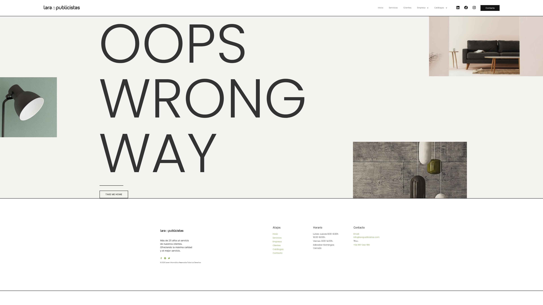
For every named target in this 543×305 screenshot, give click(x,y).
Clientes (407, 8)
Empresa (421, 8)
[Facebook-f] (161, 258)
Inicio (380, 8)
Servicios (393, 8)
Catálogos (439, 8)
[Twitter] (169, 258)
